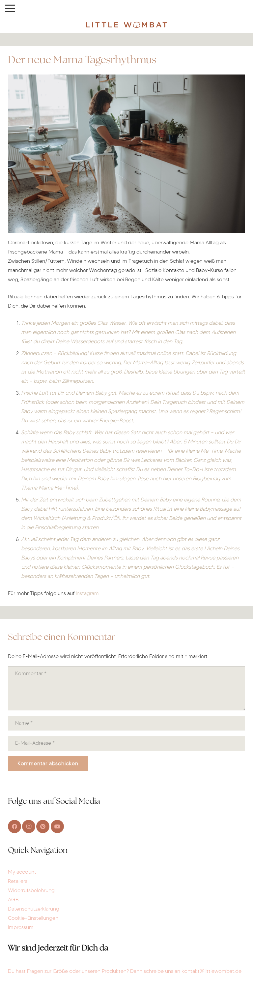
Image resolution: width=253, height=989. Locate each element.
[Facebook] (14, 826)
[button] (10, 8)
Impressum (21, 927)
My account (22, 872)
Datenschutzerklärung (33, 909)
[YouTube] (57, 826)
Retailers (17, 881)
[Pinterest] (42, 826)
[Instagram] (28, 826)
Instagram (87, 593)
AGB (13, 899)
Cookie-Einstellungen (33, 918)
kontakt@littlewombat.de (211, 971)
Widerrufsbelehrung (31, 890)
